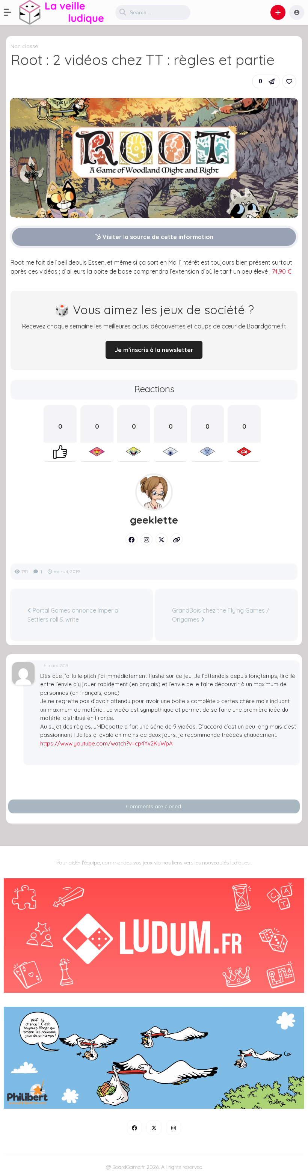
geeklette (154, 519)
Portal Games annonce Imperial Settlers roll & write (73, 615)
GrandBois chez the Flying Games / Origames (220, 615)
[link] (289, 81)
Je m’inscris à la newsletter (154, 350)
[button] (11, 12)
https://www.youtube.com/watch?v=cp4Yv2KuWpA (106, 743)
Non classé (24, 46)
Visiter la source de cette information (157, 237)
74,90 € (281, 271)
